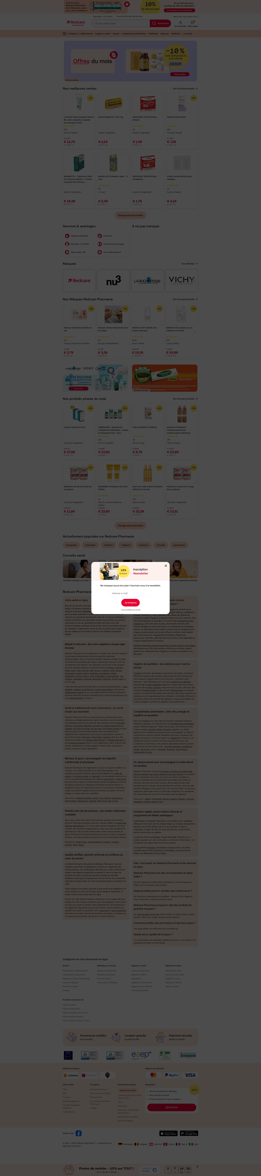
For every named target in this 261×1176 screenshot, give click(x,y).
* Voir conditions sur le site (130, 610)
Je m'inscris (130, 602)
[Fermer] (166, 566)
